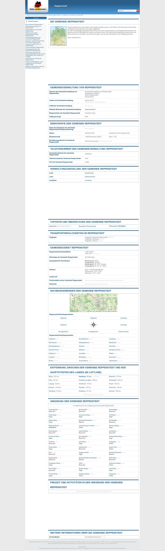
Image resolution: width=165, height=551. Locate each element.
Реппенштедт (91, 226)
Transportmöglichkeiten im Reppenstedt (77, 233)
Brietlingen (82, 357)
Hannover (112, 387)
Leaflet (93, 311)
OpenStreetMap (106, 311)
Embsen (82, 346)
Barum (51, 361)
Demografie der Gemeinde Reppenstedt (76, 123)
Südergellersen (84, 342)
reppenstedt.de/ (90, 109)
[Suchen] (138, 11)
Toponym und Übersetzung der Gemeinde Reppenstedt (85, 222)
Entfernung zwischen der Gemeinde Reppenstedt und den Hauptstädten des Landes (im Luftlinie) (35, 54)
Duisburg (82, 391)
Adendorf (112, 346)
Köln (50, 380)
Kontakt (56, 548)
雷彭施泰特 (122, 226)
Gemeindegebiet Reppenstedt (69, 247)
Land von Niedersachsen (54, 15)
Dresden (82, 387)
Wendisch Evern (114, 350)
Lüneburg (88, 180)
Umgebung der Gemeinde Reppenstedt (75, 401)
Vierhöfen (82, 353)
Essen (111, 384)
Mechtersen (53, 342)
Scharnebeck (83, 361)
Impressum (82, 547)
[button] (72, 295)
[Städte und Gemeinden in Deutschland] (38, 10)
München (112, 376)
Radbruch (52, 353)
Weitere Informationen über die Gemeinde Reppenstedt (86, 532)
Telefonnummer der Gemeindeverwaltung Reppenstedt (86, 149)
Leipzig (51, 384)
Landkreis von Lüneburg (68, 15)
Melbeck (82, 350)
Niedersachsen (90, 177)
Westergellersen (54, 346)
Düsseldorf (112, 380)
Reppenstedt (61, 6)
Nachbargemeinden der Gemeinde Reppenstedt (80, 290)
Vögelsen (63, 318)
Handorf (51, 357)
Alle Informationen (33, 21)
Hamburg (82, 376)
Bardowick (112, 342)
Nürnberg (52, 391)
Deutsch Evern (124, 331)
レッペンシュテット (64, 226)
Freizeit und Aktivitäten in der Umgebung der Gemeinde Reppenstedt (34, 63)
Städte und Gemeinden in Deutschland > (37, 15)
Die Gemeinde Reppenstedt (67, 21)
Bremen (51, 387)
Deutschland (89, 173)
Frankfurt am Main (85, 380)
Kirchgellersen (63, 331)
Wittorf (111, 353)
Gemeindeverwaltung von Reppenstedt (76, 87)
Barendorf (112, 357)
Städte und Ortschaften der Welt (70, 548)
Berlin (51, 376)
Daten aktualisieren (74, 37)
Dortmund (82, 384)
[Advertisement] (93, 66)
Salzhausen (113, 361)
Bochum (112, 391)
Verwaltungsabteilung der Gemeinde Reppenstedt (83, 169)
